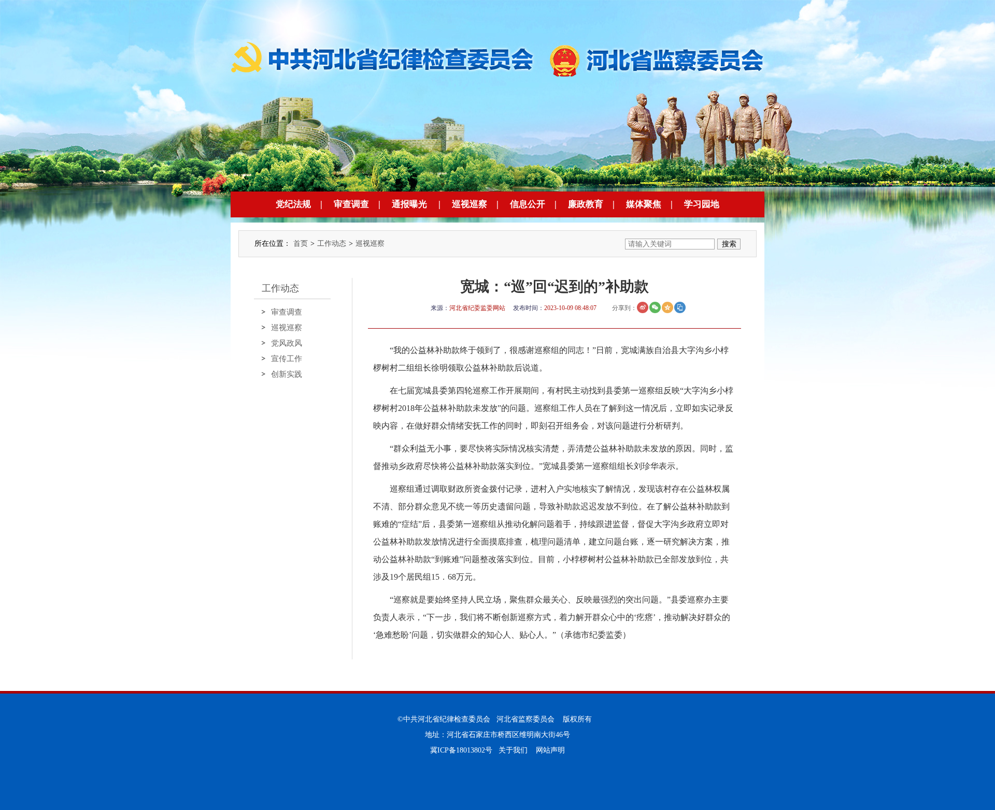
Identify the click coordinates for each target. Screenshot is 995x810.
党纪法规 (293, 204)
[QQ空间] (667, 307)
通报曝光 (409, 204)
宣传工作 (286, 359)
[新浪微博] (642, 307)
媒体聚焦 (643, 204)
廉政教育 (585, 204)
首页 (300, 243)
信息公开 (527, 204)
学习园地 (701, 204)
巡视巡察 (469, 204)
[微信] (655, 307)
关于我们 (513, 750)
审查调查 (351, 204)
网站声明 (550, 750)
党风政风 (286, 343)
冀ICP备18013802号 (461, 750)
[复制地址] (680, 307)
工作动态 (331, 243)
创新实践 (286, 374)
